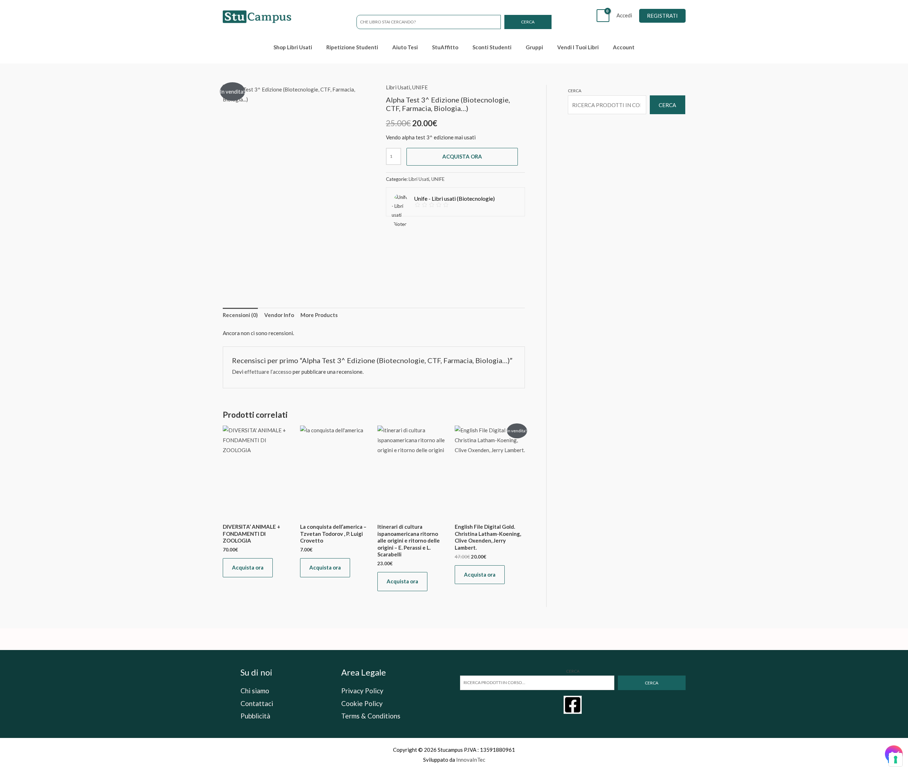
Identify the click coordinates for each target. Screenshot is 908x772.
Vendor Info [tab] (279, 315)
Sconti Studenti (491, 47)
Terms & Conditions (370, 716)
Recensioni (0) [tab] (240, 315)
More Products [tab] (319, 315)
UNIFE (420, 87)
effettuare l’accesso (268, 371)
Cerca (528, 21)
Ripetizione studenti (352, 47)
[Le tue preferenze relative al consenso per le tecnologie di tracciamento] (895, 759)
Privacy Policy (362, 691)
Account (624, 47)
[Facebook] (573, 705)
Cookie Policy (362, 703)
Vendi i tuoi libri (578, 47)
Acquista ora (462, 156)
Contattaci (256, 703)
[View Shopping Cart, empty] (603, 15)
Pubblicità (255, 716)
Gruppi (534, 47)
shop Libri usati (292, 47)
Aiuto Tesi (405, 47)
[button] (662, 16)
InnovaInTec (470, 759)
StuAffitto (445, 47)
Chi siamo (254, 691)
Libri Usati (398, 87)
